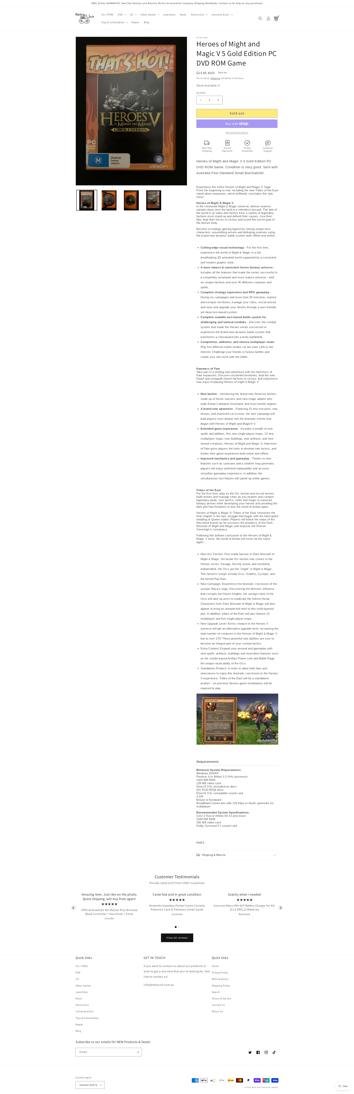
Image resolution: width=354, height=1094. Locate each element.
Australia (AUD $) (88, 1084)
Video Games (83, 985)
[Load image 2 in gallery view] (109, 200)
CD (77, 979)
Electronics (82, 1005)
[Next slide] (280, 907)
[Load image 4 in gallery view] (153, 200)
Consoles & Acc (84, 1011)
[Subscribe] (138, 1052)
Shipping (215, 78)
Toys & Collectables (87, 1018)
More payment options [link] (237, 132)
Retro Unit (256, 1087)
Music (79, 998)
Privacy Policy (220, 972)
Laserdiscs (82, 992)
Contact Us (218, 1005)
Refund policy (220, 979)
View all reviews (177, 937)
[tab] (176, 927)
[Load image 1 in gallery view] (87, 200)
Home (215, 966)
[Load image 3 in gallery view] (131, 200)
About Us (217, 1011)
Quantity (201, 92)
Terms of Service (221, 998)
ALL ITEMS (82, 966)
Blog (78, 1031)
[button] (122, 14)
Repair (79, 1024)
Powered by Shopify (269, 1087)
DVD (78, 972)
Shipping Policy (221, 985)
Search (216, 992)
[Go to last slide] (73, 907)
